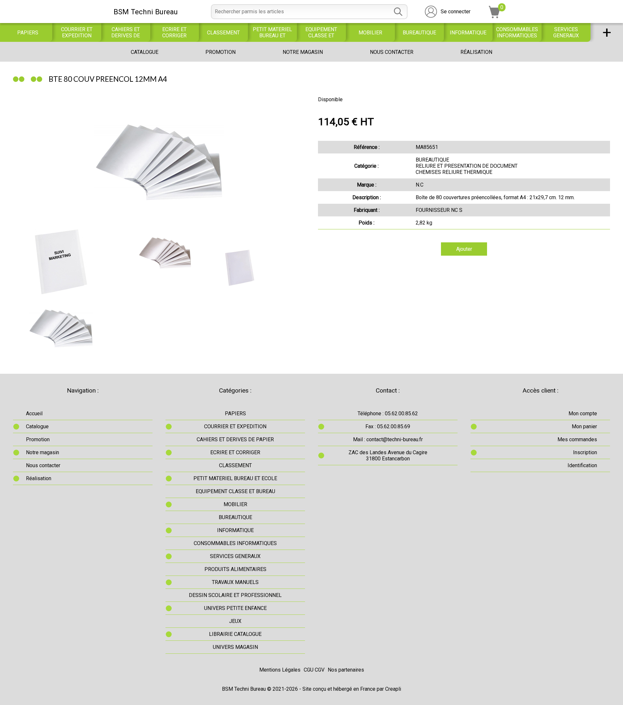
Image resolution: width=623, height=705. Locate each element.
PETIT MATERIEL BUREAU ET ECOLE (272, 32)
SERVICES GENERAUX (566, 32)
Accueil (34, 413)
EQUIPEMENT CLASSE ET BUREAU (321, 32)
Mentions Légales (279, 670)
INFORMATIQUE (468, 33)
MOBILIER (370, 33)
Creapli (393, 689)
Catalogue (144, 52)
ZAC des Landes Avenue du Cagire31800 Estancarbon (387, 455)
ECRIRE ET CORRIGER (174, 32)
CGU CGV (314, 670)
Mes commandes (577, 439)
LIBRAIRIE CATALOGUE (235, 634)
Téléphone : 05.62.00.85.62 (388, 413)
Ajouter (464, 249)
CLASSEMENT (223, 33)
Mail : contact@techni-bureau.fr (388, 439)
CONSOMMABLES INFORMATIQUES (517, 32)
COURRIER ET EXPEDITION (76, 32)
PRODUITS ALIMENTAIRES (235, 569)
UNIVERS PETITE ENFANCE (235, 608)
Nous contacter (391, 52)
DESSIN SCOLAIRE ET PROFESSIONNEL (235, 595)
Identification (582, 465)
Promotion (220, 52)
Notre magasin (303, 52)
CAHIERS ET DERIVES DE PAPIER (125, 32)
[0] (494, 16)
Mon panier (584, 426)
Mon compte (582, 413)
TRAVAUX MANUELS (235, 582)
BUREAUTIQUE (419, 33)
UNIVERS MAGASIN (235, 647)
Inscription (585, 452)
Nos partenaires (346, 670)
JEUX (235, 621)
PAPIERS (27, 33)
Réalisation (476, 52)
